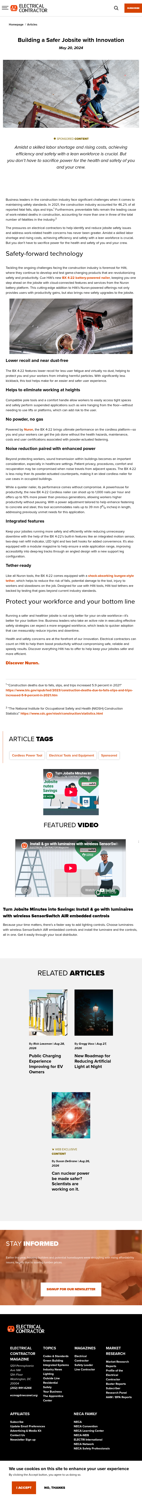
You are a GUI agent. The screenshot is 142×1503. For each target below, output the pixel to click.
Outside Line (51, 1378)
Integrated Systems (56, 1365)
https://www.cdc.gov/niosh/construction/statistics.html (62, 713)
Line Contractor (85, 1369)
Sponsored (109, 755)
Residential (50, 1383)
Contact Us (17, 1435)
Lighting (48, 1374)
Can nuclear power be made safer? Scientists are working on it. (70, 1181)
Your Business (52, 1392)
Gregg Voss (87, 1044)
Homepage (16, 24)
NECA (78, 1422)
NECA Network (84, 1444)
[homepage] (28, 8)
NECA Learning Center (89, 1431)
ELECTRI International (88, 1440)
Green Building (53, 1360)
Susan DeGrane (67, 1161)
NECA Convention (86, 1426)
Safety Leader (84, 1365)
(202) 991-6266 (21, 1388)
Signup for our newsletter (71, 1289)
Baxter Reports (116, 1384)
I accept (24, 1488)
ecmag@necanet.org (24, 1395)
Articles (32, 24)
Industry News (52, 1369)
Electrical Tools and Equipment (71, 755)
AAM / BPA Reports (119, 1397)
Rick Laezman (43, 1044)
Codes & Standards (56, 1356)
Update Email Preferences (27, 1426)
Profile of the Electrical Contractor (114, 1375)
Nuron (28, 429)
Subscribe (133, 8)
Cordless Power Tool (27, 755)
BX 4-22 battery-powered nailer (86, 278)
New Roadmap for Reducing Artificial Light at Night (93, 1061)
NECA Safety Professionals (92, 1448)
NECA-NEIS (81, 1435)
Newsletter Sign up (23, 1440)
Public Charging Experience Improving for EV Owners (46, 1063)
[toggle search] (116, 8)
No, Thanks (54, 1488)
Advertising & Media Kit (25, 1431)
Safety (47, 1387)
